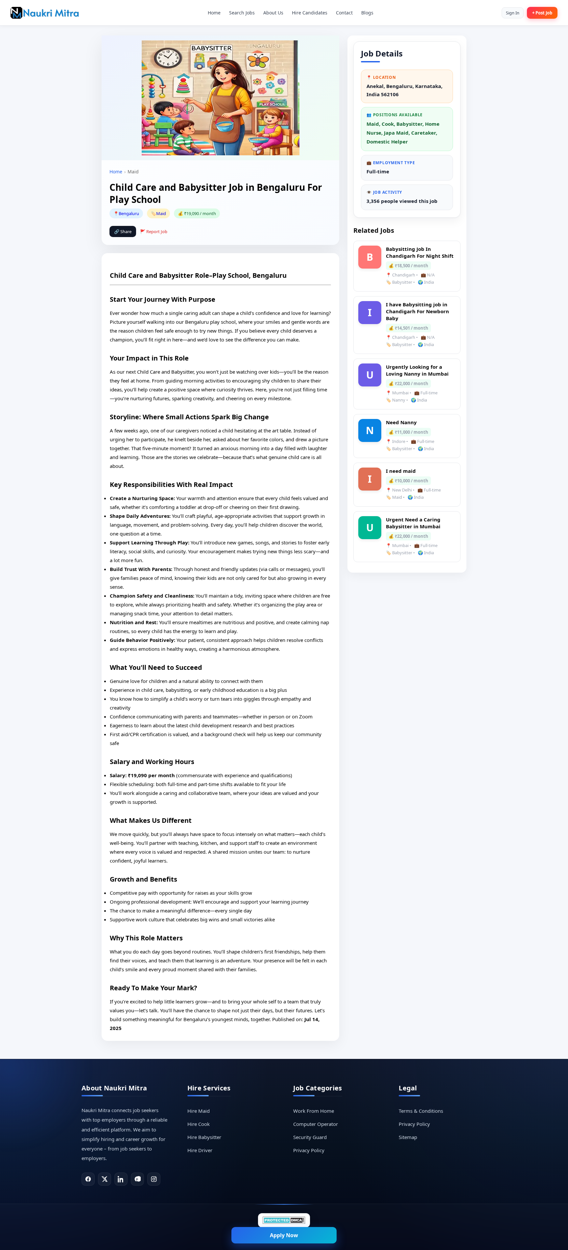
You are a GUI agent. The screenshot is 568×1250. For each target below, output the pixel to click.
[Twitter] (104, 1179)
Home (214, 13)
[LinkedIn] (121, 1179)
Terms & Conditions (421, 1110)
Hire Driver (199, 1150)
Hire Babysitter (204, 1137)
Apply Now (284, 1235)
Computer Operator (315, 1124)
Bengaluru (129, 213)
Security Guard (310, 1137)
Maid (161, 213)
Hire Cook (198, 1124)
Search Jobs (242, 13)
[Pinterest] (137, 1179)
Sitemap (408, 1137)
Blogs (367, 13)
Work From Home (313, 1110)
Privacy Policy (308, 1150)
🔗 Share (122, 231)
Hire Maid (198, 1110)
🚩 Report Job (153, 231)
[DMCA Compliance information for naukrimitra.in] (284, 1220)
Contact (344, 13)
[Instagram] (153, 1179)
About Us (273, 13)
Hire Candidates (309, 13)
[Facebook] (88, 1179)
